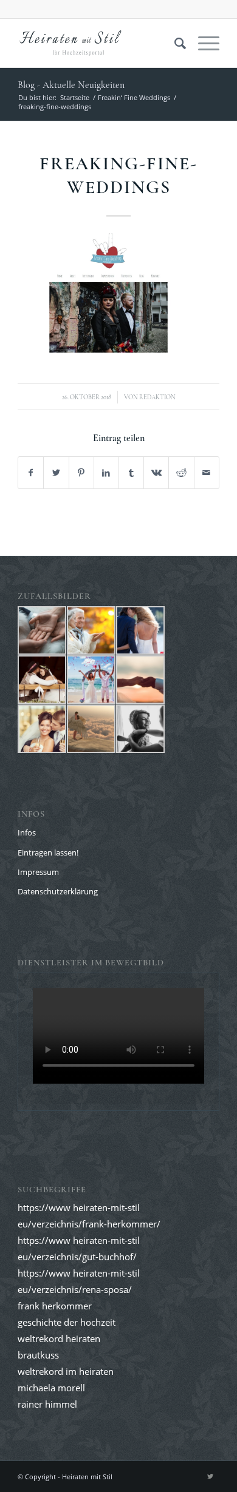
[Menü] (202, 43)
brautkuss (38, 1355)
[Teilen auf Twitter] (56, 472)
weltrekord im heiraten (66, 1371)
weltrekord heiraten (59, 1338)
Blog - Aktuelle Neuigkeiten (71, 85)
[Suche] (174, 43)
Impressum (38, 871)
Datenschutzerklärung (58, 891)
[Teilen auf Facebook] (30, 472)
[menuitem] (174, 43)
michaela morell (51, 1388)
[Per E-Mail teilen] (206, 472)
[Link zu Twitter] (210, 1476)
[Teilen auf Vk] (156, 472)
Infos (27, 832)
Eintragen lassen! (48, 852)
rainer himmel (47, 1404)
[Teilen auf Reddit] (181, 472)
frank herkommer (55, 1306)
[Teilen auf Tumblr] (131, 472)
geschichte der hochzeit (66, 1322)
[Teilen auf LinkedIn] (106, 472)
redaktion (157, 397)
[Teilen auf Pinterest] (81, 472)
